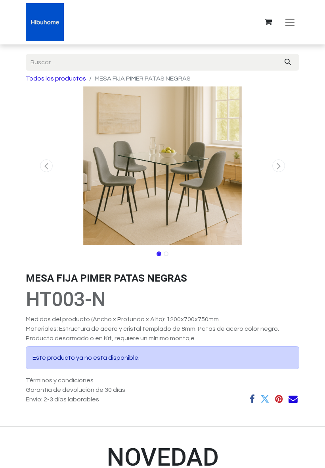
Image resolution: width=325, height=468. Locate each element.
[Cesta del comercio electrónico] (268, 22)
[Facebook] (252, 399)
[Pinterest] (279, 399)
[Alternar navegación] (290, 22)
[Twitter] (265, 399)
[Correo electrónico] (293, 399)
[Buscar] (287, 62)
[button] (46, 165)
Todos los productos (56, 78)
